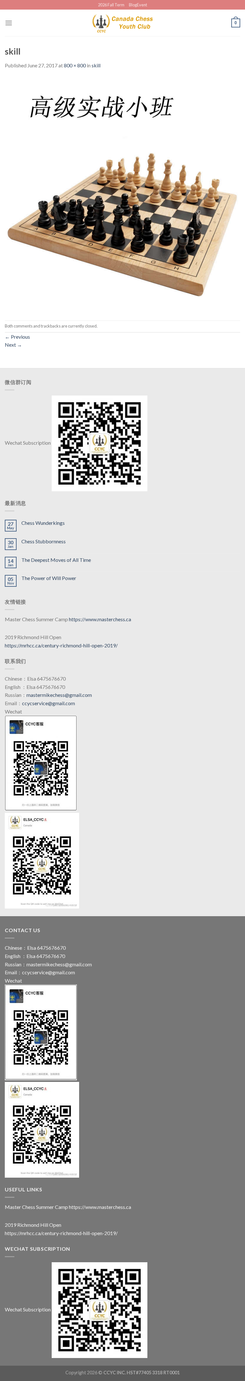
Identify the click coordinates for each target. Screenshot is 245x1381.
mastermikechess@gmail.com (59, 695)
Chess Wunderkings (43, 523)
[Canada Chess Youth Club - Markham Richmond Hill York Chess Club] (122, 22)
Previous (17, 337)
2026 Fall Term (111, 4)
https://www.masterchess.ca (100, 619)
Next (13, 345)
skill (96, 65)
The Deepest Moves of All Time (56, 560)
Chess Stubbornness (43, 541)
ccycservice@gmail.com (48, 703)
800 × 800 (75, 65)
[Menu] (8, 23)
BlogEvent (138, 4)
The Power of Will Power (48, 578)
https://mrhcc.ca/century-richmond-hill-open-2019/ (61, 645)
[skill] (122, 194)
